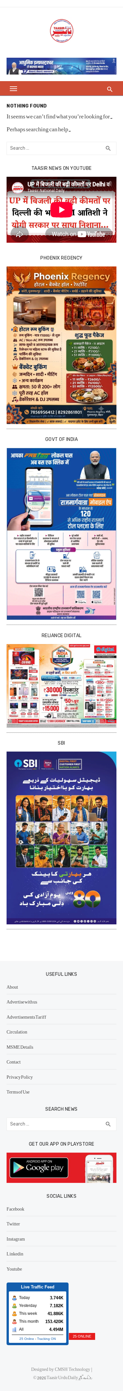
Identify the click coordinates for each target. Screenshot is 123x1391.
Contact (14, 1061)
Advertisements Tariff (26, 1016)
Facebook (15, 1208)
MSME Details (20, 1046)
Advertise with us (22, 1001)
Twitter (13, 1223)
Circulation (17, 1031)
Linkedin (15, 1253)
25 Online (26, 1339)
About (12, 986)
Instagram (16, 1238)
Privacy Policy (20, 1076)
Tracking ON (46, 1339)
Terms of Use (18, 1091)
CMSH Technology (73, 1369)
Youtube (14, 1268)
